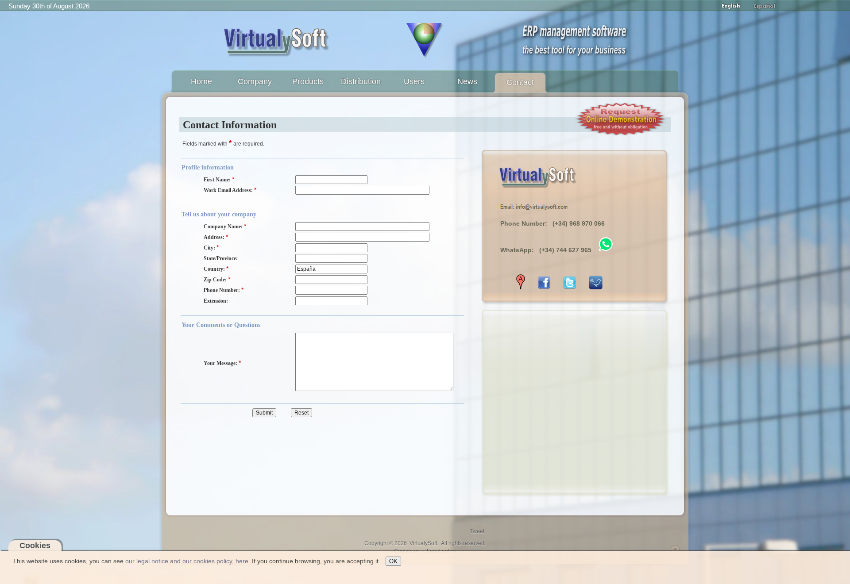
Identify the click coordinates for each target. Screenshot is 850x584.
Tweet (477, 531)
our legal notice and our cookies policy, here (186, 561)
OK (393, 561)
